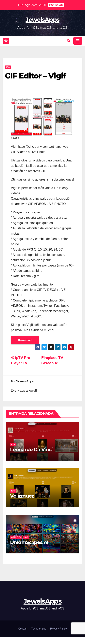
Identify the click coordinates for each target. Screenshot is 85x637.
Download (25, 340)
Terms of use (38, 628)
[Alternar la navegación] (77, 41)
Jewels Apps (24, 381)
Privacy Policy (58, 628)
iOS (8, 67)
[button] (68, 40)
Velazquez (22, 496)
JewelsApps (42, 19)
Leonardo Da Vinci (31, 449)
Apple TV (16, 537)
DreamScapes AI (29, 542)
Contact (22, 628)
